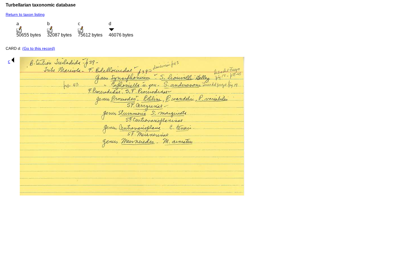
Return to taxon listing (25, 14)
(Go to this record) (38, 48)
